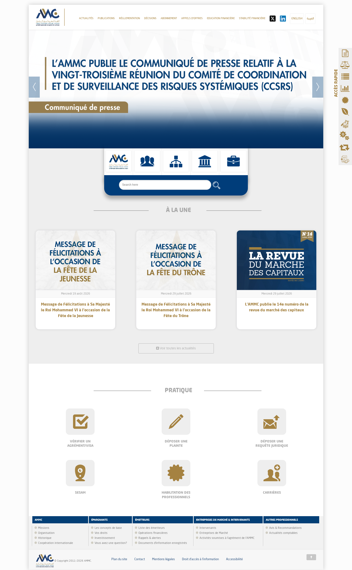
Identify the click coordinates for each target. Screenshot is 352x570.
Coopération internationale (55, 543)
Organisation (46, 533)
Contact (139, 559)
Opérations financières (153, 533)
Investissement (105, 538)
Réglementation (129, 18)
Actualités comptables (283, 533)
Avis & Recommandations (285, 528)
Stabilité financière (252, 18)
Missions (43, 528)
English (296, 18)
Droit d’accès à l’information (200, 559)
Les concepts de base (108, 528)
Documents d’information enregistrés (162, 543)
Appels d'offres (192, 18)
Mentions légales (163, 559)
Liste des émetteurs (151, 528)
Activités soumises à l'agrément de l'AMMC (227, 538)
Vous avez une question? (111, 543)
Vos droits (101, 533)
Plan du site (119, 559)
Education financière (221, 18)
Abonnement (169, 18)
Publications (106, 18)
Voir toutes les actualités (177, 348)
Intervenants (207, 528)
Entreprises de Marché (213, 533)
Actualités (86, 18)
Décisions (150, 18)
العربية (310, 18)
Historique (44, 538)
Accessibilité (234, 559)
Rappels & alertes (149, 538)
